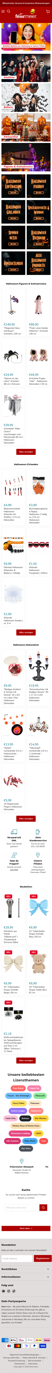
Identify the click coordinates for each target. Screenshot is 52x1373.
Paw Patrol (18, 1088)
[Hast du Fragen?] (14, 863)
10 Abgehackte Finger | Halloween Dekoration (13, 806)
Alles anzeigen (26, 451)
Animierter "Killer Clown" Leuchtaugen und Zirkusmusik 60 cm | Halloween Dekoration (13, 435)
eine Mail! (14, 869)
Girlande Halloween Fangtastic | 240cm (38, 570)
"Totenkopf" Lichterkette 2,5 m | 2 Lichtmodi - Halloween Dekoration (38, 753)
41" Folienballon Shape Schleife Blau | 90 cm (37, 934)
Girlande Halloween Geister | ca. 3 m (13, 620)
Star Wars (26, 1148)
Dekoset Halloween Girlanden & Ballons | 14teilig (13, 570)
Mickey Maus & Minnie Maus (26, 1125)
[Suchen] (43, 1207)
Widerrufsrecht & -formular (34, 1357)
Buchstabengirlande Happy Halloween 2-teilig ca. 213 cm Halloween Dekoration (38, 515)
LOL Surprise (12, 1141)
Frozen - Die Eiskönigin (18, 1095)
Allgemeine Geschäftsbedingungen (24, 1354)
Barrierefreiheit (34, 1360)
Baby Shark (30, 1141)
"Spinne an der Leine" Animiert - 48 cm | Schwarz (12, 381)
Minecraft (40, 1095)
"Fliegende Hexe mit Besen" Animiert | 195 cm (12, 331)
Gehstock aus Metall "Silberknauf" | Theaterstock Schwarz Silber (11, 937)
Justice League (18, 1110)
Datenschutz (20, 1363)
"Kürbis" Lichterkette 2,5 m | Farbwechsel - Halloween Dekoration (13, 753)
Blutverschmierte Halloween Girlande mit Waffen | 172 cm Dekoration (12, 514)
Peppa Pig (34, 1088)
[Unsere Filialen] (37, 863)
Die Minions (40, 1118)
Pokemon (34, 1103)
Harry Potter (18, 1103)
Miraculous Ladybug (20, 1133)
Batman (25, 1118)
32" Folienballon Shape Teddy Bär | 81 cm (38, 989)
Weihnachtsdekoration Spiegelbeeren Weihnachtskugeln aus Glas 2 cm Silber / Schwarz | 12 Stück (13, 1044)
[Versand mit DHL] (14, 838)
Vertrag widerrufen (11, 1357)
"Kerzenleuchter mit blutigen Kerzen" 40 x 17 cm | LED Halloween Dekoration (38, 695)
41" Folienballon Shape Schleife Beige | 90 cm (12, 989)
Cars (43, 1141)
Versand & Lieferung (16, 1360)
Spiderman (36, 1110)
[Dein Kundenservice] (37, 838)
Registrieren (42, 1258)
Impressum (33, 1363)
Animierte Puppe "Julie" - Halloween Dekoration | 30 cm (38, 381)
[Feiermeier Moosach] (22, 1166)
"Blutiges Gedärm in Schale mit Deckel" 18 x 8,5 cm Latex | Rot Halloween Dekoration (12, 696)
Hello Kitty (11, 1118)
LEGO (38, 1133)
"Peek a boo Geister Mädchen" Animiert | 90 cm (38, 331)
